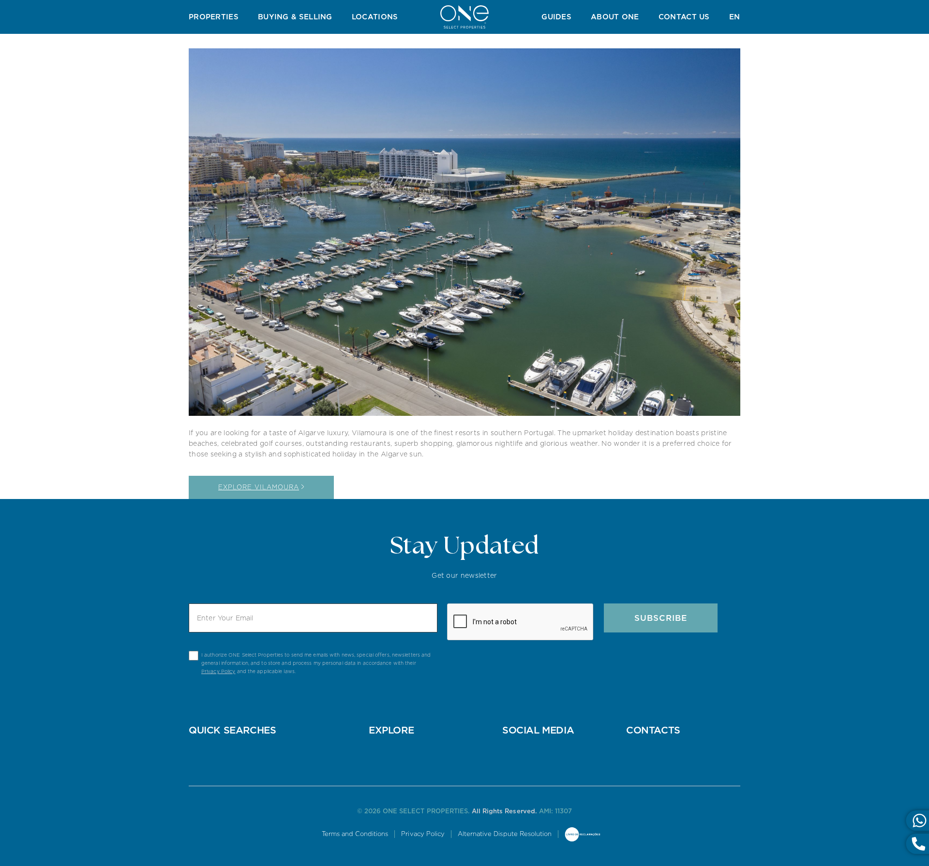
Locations (375, 17)
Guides (556, 17)
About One (615, 17)
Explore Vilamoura (258, 487)
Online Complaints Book (582, 835)
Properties (214, 17)
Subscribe (660, 618)
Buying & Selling (295, 17)
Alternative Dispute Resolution (505, 833)
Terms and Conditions (355, 833)
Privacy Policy (218, 671)
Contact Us (684, 17)
